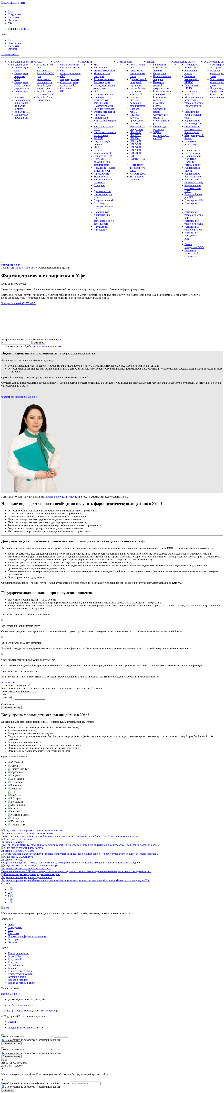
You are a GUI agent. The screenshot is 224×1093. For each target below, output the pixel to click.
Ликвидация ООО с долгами (21, 94)
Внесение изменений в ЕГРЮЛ (191, 79)
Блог (10, 11)
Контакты (13, 17)
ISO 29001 (135, 150)
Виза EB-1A (44, 70)
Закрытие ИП (22, 111)
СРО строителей (69, 64)
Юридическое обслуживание (192, 175)
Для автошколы (102, 191)
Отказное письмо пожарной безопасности (137, 101)
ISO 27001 (135, 147)
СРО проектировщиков (70, 72)
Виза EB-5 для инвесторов (45, 98)
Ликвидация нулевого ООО (21, 76)
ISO (132, 156)
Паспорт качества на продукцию (136, 117)
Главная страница (11, 267)
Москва (28, 1010)
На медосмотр (101, 173)
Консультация (9, 303)
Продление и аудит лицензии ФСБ (104, 169)
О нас (11, 924)
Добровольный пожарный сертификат (138, 82)
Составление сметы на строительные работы (161, 119)
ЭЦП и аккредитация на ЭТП (161, 135)
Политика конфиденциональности (27, 936)
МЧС (96, 64)
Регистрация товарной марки (193, 228)
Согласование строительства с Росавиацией (193, 129)
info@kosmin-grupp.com (21, 1005)
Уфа (56, 1010)
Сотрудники (15, 14)
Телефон (6, 697)
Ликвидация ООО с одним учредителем (22, 85)
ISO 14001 (135, 141)
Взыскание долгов (190, 72)
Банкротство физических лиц (193, 181)
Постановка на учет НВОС (192, 157)
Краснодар (16, 1010)
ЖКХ (97, 147)
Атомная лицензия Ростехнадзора (104, 81)
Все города (14, 939)
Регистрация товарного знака (193, 222)
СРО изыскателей (70, 67)
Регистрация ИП (193, 200)
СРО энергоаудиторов (69, 78)
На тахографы (101, 226)
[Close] (2, 1034)
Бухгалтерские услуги (20, 974)
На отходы (99, 114)
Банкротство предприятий (21, 116)
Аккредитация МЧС (105, 200)
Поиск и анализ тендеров (162, 78)
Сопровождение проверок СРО (69, 84)
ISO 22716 (135, 135)
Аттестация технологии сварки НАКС (104, 206)
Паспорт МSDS (134, 110)
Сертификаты (124, 61)
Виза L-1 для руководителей (45, 92)
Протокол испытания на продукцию (137, 126)
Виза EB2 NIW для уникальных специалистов (45, 78)
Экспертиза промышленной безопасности (102, 161)
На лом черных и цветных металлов (104, 107)
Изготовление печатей (192, 92)
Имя (3, 694)
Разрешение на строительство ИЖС (192, 188)
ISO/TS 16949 (137, 158)
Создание (13, 1021)
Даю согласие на (33, 346)
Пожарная (99, 185)
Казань (5, 1010)
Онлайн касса (192, 150)
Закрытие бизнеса (19, 107)
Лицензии (86, 61)
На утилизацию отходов (102, 143)
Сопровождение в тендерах (162, 92)
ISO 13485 (135, 132)
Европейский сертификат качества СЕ (137, 91)
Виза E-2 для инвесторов (44, 87)
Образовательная (103, 94)
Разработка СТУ (103, 156)
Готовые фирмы (17, 976)
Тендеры (151, 61)
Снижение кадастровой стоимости (191, 253)
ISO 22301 (135, 144)
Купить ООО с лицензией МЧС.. (103, 151)
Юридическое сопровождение (193, 122)
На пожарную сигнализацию (102, 213)
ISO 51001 (135, 153)
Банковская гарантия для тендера (160, 67)
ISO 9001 (135, 138)
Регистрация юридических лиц (192, 235)
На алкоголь (100, 67)
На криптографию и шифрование (105, 134)
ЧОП (96, 91)
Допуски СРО (16, 959)
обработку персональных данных (42, 346)
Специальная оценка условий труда (193, 114)
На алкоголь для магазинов (103, 181)
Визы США (36, 61)
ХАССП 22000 (138, 173)
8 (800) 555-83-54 (20, 29)
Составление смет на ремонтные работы (160, 101)
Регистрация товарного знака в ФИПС (193, 215)
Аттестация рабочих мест (191, 66)
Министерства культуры (102, 75)
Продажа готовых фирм (192, 163)
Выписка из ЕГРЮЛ (191, 87)
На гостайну (101, 229)
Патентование (192, 153)
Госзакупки (159, 73)
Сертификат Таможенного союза (137, 167)
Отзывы (12, 20)
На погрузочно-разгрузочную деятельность (102, 100)
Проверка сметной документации (161, 85)
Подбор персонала (18, 979)
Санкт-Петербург (42, 1010)
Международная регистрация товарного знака (193, 100)
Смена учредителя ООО (194, 246)
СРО (56, 61)
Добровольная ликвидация (22, 101)
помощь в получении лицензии (62, 496)
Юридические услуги (183, 61)
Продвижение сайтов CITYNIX (25, 1027)
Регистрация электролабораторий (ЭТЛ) (105, 120)
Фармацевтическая (104, 70)
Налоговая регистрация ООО (191, 144)
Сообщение (7, 704)
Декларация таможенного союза (137, 73)
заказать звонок (10, 54)
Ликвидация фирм (18, 61)
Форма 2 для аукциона (160, 128)
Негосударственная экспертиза (104, 87)
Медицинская (101, 176)
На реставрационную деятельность (104, 220)
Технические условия (137, 178)
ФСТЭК (98, 138)
